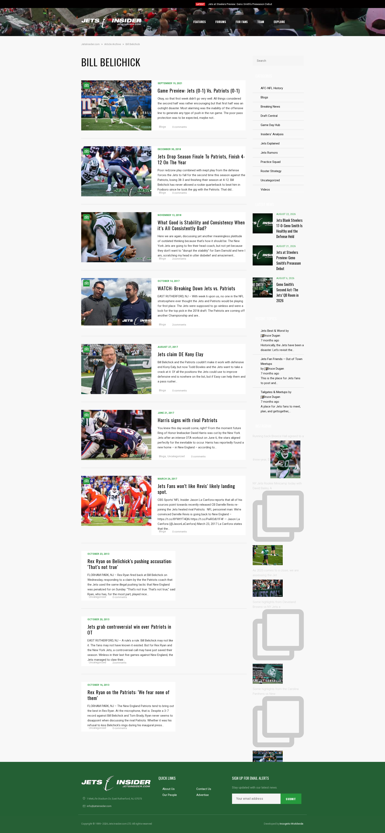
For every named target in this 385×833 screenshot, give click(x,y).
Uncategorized (176, 456)
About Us (168, 789)
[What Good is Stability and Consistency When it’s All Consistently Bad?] (116, 237)
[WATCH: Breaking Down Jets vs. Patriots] (116, 303)
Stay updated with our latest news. (254, 787)
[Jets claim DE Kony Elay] (116, 369)
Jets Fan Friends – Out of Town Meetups (281, 361)
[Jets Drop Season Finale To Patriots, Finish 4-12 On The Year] (116, 171)
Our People (169, 795)
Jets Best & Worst (273, 331)
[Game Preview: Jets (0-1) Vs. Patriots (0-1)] (116, 105)
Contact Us (203, 789)
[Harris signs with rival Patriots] (116, 435)
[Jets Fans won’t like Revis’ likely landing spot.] (116, 505)
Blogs (162, 126)
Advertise (202, 795)
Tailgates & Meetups (274, 392)
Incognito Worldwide (291, 823)
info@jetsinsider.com (99, 806)
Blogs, (162, 456)
